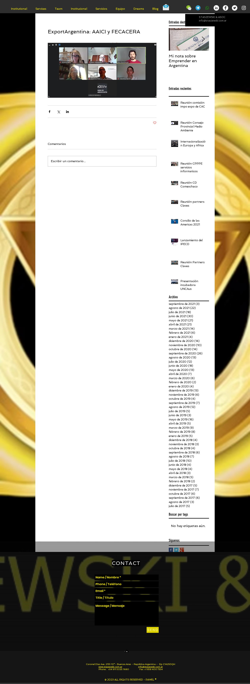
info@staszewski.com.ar (212, 20)
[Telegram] (198, 8)
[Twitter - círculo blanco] (234, 8)
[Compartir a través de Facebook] (49, 111)
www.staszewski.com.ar (110, 666)
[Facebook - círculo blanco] (225, 8)
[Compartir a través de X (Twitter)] (58, 111)
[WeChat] (189, 8)
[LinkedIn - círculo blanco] (216, 8)
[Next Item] (203, 39)
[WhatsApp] (207, 8)
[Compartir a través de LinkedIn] (67, 111)
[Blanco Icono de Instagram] (244, 8)
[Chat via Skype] (178, 8)
